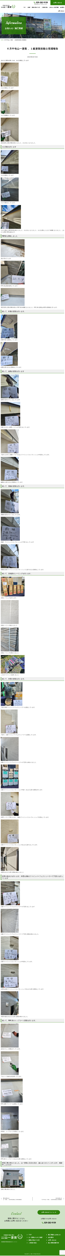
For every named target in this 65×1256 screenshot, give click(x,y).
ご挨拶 (28, 7)
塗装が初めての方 (36, 7)
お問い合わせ (57, 2)
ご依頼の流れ (45, 7)
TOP (24, 7)
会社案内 (62, 7)
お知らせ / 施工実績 (53, 7)
